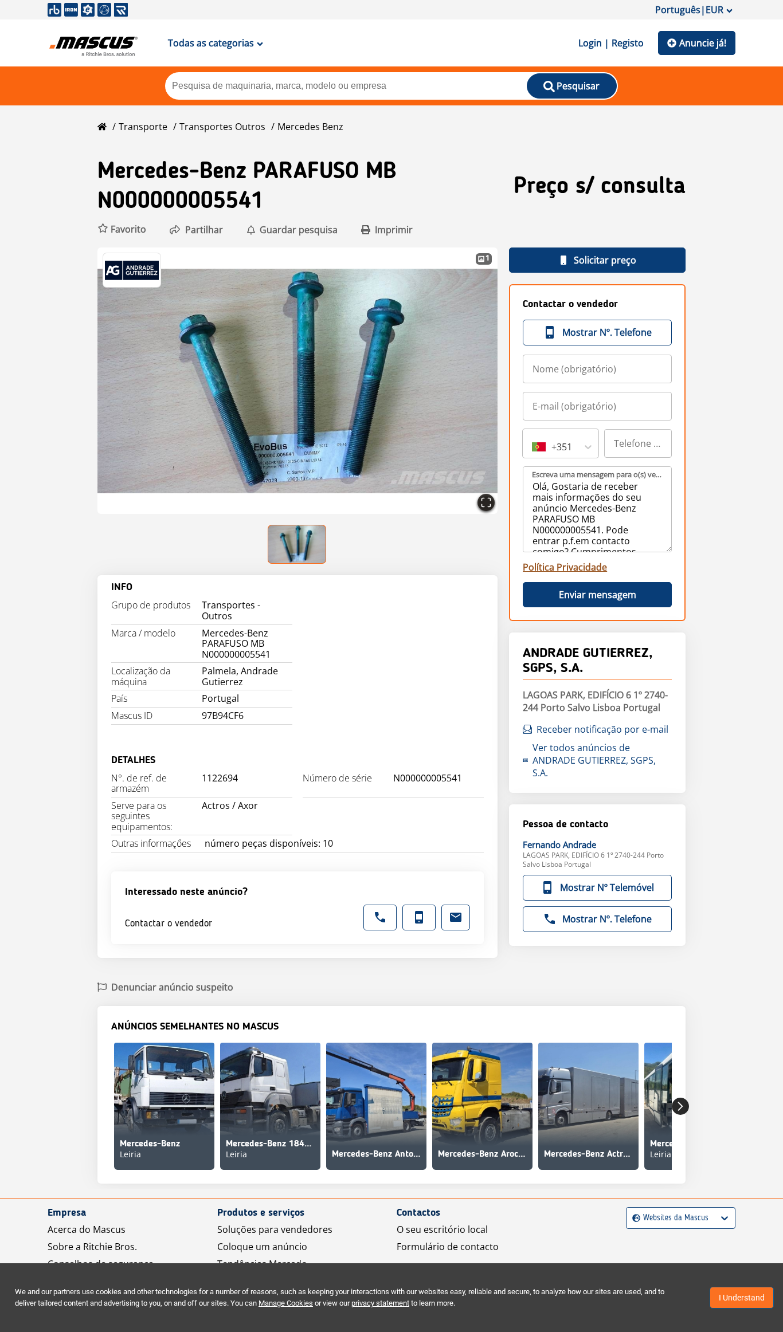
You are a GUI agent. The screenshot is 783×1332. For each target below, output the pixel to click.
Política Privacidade (565, 567)
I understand (742, 1297)
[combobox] (533, 447)
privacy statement (380, 1303)
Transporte (143, 126)
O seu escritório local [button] (442, 1229)
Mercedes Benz (310, 126)
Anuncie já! (702, 43)
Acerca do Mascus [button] (87, 1229)
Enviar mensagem (597, 594)
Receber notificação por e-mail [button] (602, 729)
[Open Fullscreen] (486, 502)
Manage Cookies (286, 1303)
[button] (121, 229)
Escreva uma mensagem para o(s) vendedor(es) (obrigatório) (598, 474)
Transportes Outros (222, 126)
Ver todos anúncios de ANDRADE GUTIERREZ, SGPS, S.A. (594, 760)
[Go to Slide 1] (297, 544)
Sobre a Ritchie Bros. (92, 1246)
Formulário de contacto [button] (448, 1246)
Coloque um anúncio (262, 1246)
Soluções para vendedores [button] (274, 1229)
